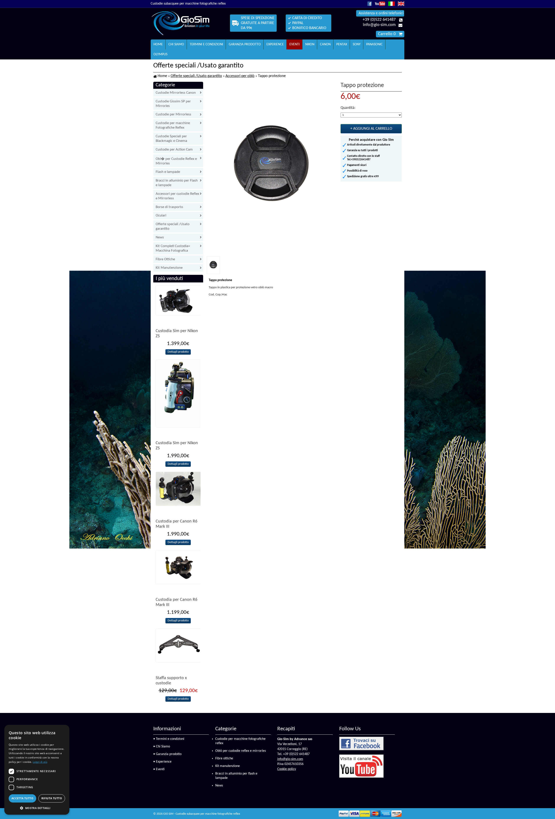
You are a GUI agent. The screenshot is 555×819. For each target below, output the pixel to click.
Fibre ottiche (224, 758)
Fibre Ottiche (165, 259)
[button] (37, 807)
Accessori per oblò (240, 76)
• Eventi (159, 769)
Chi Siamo (176, 44)
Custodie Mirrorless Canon (176, 93)
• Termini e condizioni (168, 739)
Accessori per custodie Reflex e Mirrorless (177, 196)
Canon (325, 44)
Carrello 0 (387, 34)
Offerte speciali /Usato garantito (196, 76)
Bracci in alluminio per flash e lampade (236, 776)
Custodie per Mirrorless (173, 114)
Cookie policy (286, 769)
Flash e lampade (168, 172)
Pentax (341, 44)
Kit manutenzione (227, 766)
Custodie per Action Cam (174, 149)
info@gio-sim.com (379, 25)
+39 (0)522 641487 (379, 20)
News (160, 237)
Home (158, 44)
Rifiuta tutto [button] (51, 798)
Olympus (160, 54)
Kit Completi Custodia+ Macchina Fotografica (173, 248)
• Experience (162, 761)
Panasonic (374, 44)
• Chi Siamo (161, 746)
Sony (357, 44)
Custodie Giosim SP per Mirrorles (173, 104)
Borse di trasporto (169, 207)
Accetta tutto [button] (22, 798)
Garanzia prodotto (245, 44)
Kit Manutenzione (169, 268)
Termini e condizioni (206, 44)
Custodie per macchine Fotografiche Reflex (173, 125)
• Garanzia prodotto (167, 754)
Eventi (294, 44)
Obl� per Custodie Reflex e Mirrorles (176, 161)
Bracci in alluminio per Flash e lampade (177, 183)
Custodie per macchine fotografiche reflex (240, 741)
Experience (275, 44)
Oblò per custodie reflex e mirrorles (240, 751)
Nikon (309, 44)
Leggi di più (40, 762)
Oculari (161, 215)
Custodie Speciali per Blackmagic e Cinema (171, 138)
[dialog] (36, 770)
